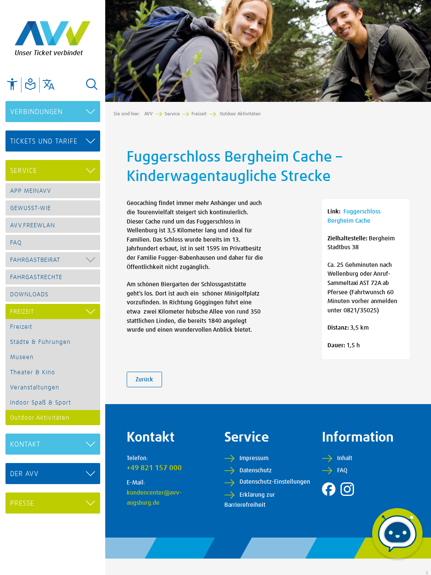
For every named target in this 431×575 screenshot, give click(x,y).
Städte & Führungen (40, 342)
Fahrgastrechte (36, 277)
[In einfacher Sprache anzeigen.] (30, 84)
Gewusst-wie (30, 208)
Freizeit (22, 312)
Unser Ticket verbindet (49, 53)
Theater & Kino (32, 372)
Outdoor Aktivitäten (39, 418)
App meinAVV (30, 191)
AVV (148, 114)
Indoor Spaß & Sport (40, 403)
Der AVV (24, 474)
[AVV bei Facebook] (328, 489)
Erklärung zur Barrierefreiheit (249, 500)
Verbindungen (36, 112)
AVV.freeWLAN (32, 226)
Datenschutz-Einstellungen (274, 482)
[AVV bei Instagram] (347, 489)
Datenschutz (255, 471)
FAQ (15, 243)
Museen (22, 357)
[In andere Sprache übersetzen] (48, 84)
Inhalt (344, 458)
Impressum (254, 458)
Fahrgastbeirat (35, 260)
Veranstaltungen (34, 388)
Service (23, 171)
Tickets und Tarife (43, 141)
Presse (22, 503)
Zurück (144, 380)
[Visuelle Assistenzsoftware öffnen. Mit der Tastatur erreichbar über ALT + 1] (12, 84)
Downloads (29, 295)
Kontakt (25, 444)
